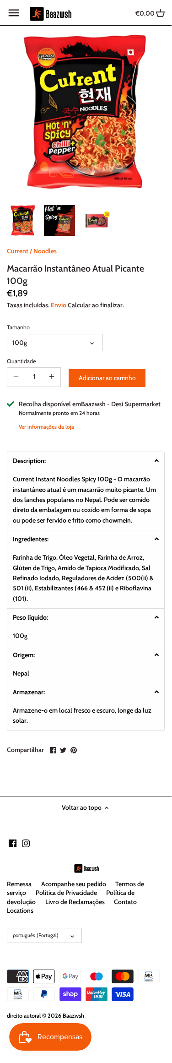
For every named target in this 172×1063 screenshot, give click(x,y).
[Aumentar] (51, 377)
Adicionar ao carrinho (107, 378)
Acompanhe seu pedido (73, 884)
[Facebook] (12, 843)
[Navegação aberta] (14, 13)
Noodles (45, 251)
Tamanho (18, 327)
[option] (23, 220)
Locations (20, 910)
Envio (58, 305)
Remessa (19, 884)
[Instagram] (26, 843)
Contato (125, 902)
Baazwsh (73, 1015)
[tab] (86, 460)
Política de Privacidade (66, 893)
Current (17, 251)
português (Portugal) (36, 935)
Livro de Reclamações (75, 902)
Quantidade (21, 361)
